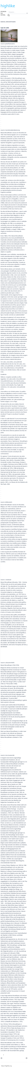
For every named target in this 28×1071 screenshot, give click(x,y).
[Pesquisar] (8, 15)
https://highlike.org (6, 1066)
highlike (8, 5)
